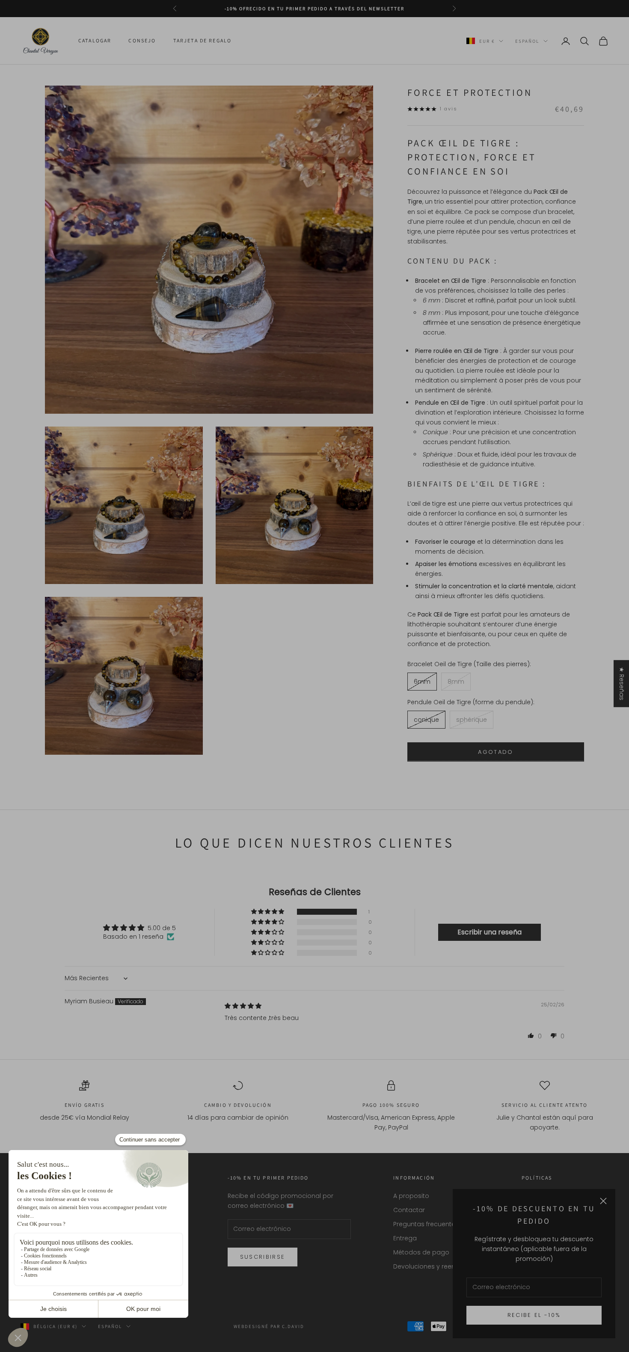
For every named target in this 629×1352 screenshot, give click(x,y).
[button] (268, 912)
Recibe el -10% (534, 1315)
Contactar (409, 1210)
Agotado (495, 752)
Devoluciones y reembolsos (436, 1266)
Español (527, 41)
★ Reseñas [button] (621, 683)
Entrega (405, 1238)
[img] (243, 1006)
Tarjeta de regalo (202, 41)
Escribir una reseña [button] (489, 932)
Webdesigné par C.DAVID (269, 1326)
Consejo (142, 41)
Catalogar (94, 41)
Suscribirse (262, 1257)
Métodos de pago (421, 1252)
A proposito (411, 1196)
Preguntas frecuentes (426, 1224)
